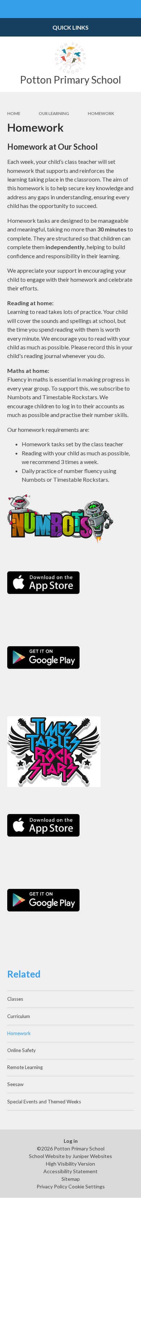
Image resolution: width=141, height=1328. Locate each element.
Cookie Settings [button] (86, 1186)
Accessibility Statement (70, 1171)
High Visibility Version (70, 1164)
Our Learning (54, 113)
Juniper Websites (92, 1156)
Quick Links (70, 27)
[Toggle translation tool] (114, 9)
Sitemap (70, 1179)
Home (13, 113)
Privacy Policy (52, 1186)
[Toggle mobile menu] (9, 9)
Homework (101, 113)
